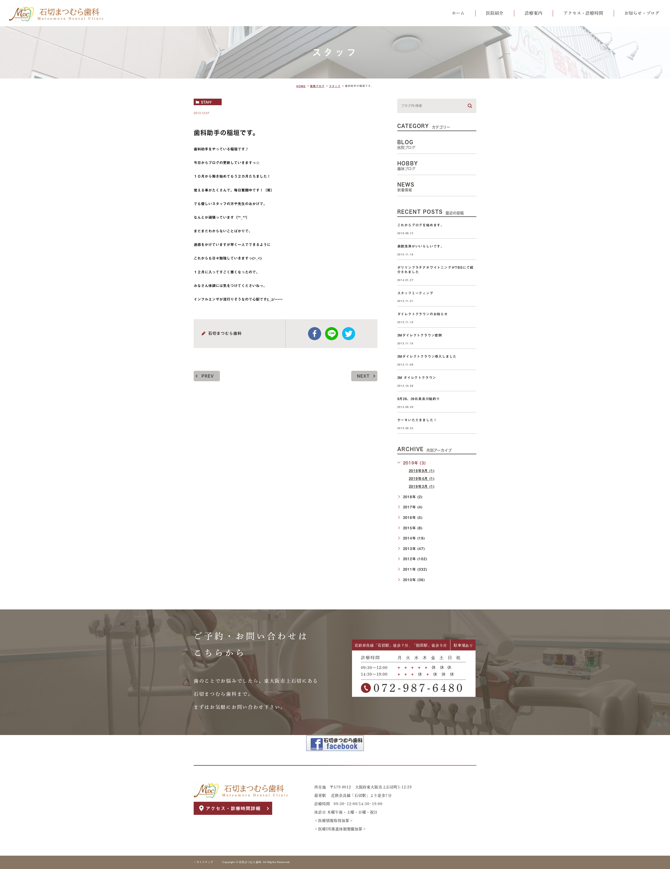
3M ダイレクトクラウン (418, 377)
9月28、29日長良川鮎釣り (418, 399)
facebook (314, 333)
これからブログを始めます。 (420, 225)
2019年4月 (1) (421, 478)
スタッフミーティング (415, 293)
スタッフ (334, 86)
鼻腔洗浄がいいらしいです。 (420, 246)
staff (206, 102)
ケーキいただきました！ (417, 420)
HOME (301, 86)
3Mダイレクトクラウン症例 (419, 335)
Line (331, 333)
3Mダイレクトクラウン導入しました (427, 356)
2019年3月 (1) (421, 486)
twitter (348, 333)
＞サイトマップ (203, 862)
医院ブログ (317, 86)
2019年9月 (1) (421, 471)
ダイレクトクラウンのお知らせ (422, 314)
